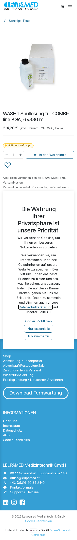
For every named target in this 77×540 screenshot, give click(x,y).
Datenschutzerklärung (35, 307)
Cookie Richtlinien (38, 321)
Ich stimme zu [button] (38, 336)
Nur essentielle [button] (38, 329)
